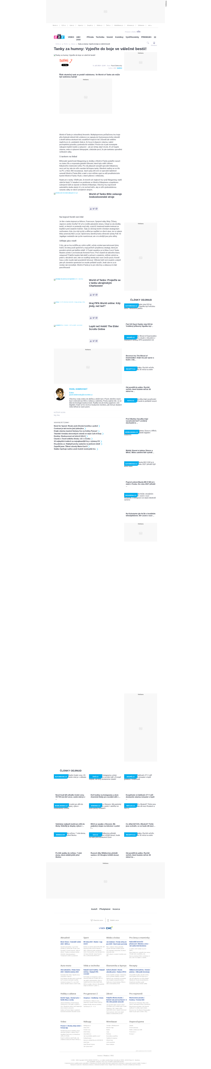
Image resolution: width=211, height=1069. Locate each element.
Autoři (94, 909)
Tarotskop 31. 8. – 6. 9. (90, 1006)
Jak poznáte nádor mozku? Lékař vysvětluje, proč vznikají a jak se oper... (116, 1005)
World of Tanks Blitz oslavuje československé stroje (105, 195)
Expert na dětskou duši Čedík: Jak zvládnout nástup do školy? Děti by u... (71, 1038)
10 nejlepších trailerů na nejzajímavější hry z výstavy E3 (77, 441)
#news (101, 998)
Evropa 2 (131, 1034)
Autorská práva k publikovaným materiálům (76, 1063)
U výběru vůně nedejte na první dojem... (137, 949)
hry (55, 415)
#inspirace (87, 998)
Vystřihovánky (132, 37)
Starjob (131, 1025)
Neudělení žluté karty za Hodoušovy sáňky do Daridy (70, 1035)
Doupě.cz (90, 25)
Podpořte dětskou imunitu (114, 998)
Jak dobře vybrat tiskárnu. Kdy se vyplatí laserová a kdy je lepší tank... (93, 981)
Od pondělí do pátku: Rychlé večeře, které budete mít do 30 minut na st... (139, 975)
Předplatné (104, 909)
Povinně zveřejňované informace (132, 1064)
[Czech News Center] (109, 928)
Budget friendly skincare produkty (92, 1004)
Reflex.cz (99, 25)
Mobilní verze (114, 920)
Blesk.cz (55, 25)
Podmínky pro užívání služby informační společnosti (104, 1063)
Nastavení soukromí (75, 1064)
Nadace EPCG (121, 972)
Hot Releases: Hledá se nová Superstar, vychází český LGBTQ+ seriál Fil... (93, 1001)
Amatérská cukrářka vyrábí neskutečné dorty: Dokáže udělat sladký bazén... (138, 982)
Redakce (106, 1055)
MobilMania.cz (118, 25)
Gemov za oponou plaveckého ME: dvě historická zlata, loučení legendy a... (94, 947)
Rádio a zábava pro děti (135, 1029)
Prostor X (64, 1026)
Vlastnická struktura (88, 1064)
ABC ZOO (78, 38)
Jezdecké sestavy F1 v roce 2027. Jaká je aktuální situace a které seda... (71, 982)
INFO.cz (67, 944)
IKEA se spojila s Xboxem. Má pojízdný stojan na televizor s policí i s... (94, 984)
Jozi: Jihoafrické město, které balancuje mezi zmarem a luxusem (71, 1007)
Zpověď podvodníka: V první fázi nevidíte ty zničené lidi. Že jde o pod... (70, 947)
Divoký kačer (75, 998)
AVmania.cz (130, 25)
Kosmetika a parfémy (112, 1036)
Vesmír (109, 37)
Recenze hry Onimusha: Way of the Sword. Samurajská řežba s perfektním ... (139, 1003)
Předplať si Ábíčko (130, 32)
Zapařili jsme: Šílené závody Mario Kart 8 (70, 446)
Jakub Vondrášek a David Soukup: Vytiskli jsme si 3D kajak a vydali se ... (71, 1003)
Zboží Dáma (87, 1031)
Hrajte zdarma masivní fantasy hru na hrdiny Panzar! (75, 431)
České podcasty (133, 1027)
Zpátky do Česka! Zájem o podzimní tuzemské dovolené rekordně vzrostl (70, 1010)
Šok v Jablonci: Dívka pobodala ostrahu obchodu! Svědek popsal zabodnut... (115, 947)
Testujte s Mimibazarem (112, 1025)
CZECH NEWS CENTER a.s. (92, 1060)
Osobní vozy (87, 1029)
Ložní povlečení (110, 1042)
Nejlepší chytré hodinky (91, 970)
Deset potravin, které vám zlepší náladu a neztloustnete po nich (115, 1012)
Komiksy (119, 37)
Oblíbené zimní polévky (136, 970)
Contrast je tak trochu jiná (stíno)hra (69, 428)
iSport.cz (80, 25)
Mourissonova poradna (136, 998)
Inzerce (116, 909)
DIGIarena (141, 25)
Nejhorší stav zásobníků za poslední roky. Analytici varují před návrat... (116, 979)
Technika (100, 37)
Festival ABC (140, 1000)
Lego (107, 1031)
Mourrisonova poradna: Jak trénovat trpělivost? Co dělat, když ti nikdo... (139, 1007)
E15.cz (64, 25)
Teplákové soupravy (111, 1038)
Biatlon (96, 942)
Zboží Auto (86, 1042)
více (149, 25)
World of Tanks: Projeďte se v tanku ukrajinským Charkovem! (105, 283)
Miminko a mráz (143, 944)
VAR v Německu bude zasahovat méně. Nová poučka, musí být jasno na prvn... (94, 951)
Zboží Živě (86, 1027)
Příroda (90, 37)
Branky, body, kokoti (74, 1026)
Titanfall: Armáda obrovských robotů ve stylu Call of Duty (77, 434)
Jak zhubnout (110, 942)
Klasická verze (98, 920)
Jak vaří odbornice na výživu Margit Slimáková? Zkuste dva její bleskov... (139, 979)
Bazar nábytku (110, 1044)
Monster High (110, 1027)
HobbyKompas (87, 1038)
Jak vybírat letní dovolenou (137, 946)
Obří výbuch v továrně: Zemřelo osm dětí (116, 954)
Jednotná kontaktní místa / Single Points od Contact (108, 1064)
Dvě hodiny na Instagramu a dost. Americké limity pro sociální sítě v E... (93, 977)
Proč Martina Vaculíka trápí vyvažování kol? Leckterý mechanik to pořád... (71, 979)
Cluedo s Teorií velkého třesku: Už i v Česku (72, 439)
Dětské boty (109, 1040)
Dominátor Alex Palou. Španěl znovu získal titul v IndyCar (70, 975)
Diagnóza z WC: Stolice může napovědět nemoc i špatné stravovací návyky (116, 1009)
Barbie (108, 1029)
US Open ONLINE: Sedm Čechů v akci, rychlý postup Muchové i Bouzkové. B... (93, 954)
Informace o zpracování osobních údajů (129, 1063)
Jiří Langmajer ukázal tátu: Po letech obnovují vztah (116, 951)
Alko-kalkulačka (66, 970)
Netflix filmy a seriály (67, 1000)
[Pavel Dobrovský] (60, 400)
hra (58, 415)
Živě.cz (108, 25)
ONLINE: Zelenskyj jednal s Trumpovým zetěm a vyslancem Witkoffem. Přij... (69, 954)
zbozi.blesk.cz (87, 1034)
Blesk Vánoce (65, 942)
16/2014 (119, 68)
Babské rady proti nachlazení (115, 1000)
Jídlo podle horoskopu (143, 972)
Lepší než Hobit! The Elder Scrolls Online (104, 328)
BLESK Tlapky (65, 998)
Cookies (143, 1063)
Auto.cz (72, 25)
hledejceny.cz (87, 1025)
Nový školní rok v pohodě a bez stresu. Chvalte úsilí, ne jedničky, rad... (139, 953)
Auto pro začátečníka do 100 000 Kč (93, 1040)
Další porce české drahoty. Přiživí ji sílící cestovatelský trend (115, 982)
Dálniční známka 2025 (72, 972)
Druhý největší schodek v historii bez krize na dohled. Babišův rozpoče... (116, 975)
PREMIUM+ (146, 37)
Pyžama (108, 1034)
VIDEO (71, 37)
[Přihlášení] (154, 43)
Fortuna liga (64, 1028)
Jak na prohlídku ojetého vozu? (92, 1036)
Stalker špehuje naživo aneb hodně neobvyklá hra (75, 449)
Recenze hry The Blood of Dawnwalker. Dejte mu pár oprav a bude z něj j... (139, 1010)
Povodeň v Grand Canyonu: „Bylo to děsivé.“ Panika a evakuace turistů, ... (71, 951)
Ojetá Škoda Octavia (89, 1044)
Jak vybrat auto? (88, 1046)
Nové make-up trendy (120, 944)
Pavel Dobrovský (116, 65)
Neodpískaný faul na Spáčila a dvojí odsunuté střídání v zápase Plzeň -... (70, 1031)
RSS (112, 1055)
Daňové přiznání (111, 970)
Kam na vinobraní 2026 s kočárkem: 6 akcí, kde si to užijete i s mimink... (139, 956)
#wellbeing (94, 998)
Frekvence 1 (132, 1031)
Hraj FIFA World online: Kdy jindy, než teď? (104, 304)
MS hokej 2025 (88, 942)
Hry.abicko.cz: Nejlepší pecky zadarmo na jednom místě (77, 444)
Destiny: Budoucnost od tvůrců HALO (70, 436)
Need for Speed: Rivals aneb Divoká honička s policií (76, 426)
